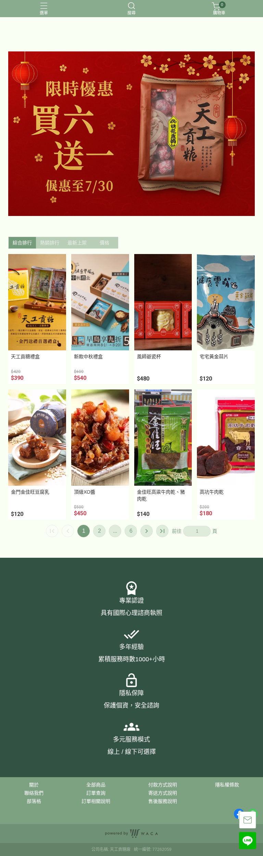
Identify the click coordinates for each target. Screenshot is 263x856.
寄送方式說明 (162, 793)
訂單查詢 (95, 793)
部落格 (34, 801)
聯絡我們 (33, 793)
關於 (34, 784)
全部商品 (95, 784)
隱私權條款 (227, 784)
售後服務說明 (162, 801)
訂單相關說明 (96, 801)
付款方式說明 (162, 784)
